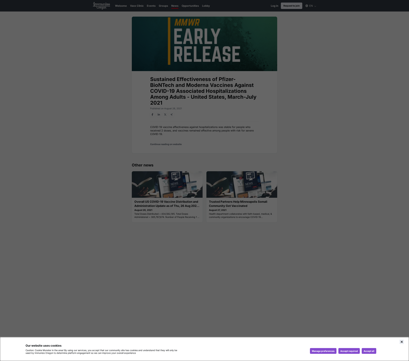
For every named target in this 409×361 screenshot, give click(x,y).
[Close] (401, 342)
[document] (204, 349)
